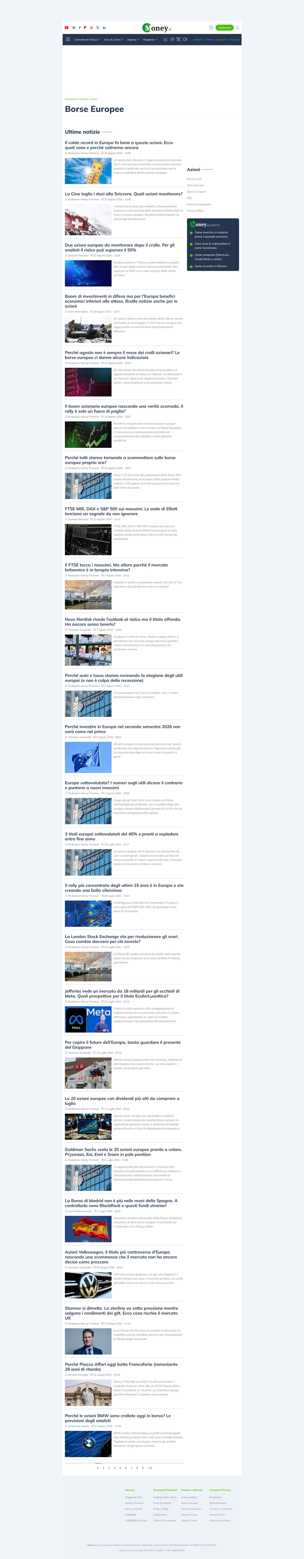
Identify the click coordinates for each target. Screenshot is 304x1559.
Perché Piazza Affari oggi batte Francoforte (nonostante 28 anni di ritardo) (121, 1367)
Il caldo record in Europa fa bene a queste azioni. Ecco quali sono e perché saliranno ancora (119, 145)
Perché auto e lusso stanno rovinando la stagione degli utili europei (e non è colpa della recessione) (124, 678)
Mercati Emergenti (199, 204)
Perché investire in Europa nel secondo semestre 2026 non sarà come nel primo (122, 729)
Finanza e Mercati (191, 1490)
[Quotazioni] (166, 39)
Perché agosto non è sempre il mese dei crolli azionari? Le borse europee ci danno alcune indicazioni (122, 355)
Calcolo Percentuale (164, 1520)
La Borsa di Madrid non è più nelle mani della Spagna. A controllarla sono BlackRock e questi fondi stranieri (121, 1203)
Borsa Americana (191, 1508)
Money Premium (134, 1503)
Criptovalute (160, 1514)
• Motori (197, 39)
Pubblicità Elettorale (136, 1520)
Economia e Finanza (76, 99)
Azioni (93, 99)
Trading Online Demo (165, 1497)
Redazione (215, 1497)
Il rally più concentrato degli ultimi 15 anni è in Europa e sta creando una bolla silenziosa (124, 888)
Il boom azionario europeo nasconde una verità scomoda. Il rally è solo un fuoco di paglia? (124, 409)
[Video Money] (185, 39)
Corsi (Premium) (162, 1503)
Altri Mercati (195, 185)
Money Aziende (133, 1508)
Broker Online (161, 1508)
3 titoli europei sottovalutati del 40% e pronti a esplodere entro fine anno (121, 836)
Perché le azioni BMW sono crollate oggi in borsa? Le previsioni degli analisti (118, 1418)
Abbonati (224, 27)
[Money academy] (172, 39)
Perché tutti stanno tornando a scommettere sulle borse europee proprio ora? (120, 460)
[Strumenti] (178, 39)
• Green (221, 39)
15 (150, 1467)
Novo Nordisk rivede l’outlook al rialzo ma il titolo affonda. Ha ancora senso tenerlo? (123, 622)
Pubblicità (130, 1514)
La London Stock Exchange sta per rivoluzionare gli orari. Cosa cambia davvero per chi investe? (122, 939)
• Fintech (209, 39)
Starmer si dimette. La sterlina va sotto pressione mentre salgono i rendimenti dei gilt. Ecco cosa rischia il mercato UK (121, 1313)
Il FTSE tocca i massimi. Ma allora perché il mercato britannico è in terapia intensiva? (116, 567)
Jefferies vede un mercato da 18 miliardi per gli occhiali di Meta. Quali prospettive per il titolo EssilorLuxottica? (122, 993)
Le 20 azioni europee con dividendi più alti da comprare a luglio (122, 1101)
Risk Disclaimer (218, 1503)
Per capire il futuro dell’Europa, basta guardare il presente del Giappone (123, 1045)
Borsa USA (194, 179)
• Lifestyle (233, 39)
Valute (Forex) (189, 1520)
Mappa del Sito (133, 1497)
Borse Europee (196, 191)
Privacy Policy (217, 1514)
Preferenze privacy (220, 1520)
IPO (189, 198)
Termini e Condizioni (221, 1508)
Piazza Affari (195, 210)
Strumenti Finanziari (165, 1490)
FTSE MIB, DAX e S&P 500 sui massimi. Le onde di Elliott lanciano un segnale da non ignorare (121, 511)
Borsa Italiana (189, 1497)
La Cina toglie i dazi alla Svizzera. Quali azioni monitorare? (124, 193)
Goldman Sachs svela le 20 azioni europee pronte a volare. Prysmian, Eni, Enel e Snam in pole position (123, 1152)
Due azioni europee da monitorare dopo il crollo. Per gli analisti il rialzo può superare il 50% (120, 247)
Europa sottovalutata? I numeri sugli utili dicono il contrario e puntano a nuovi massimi (124, 785)
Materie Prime (189, 1514)
